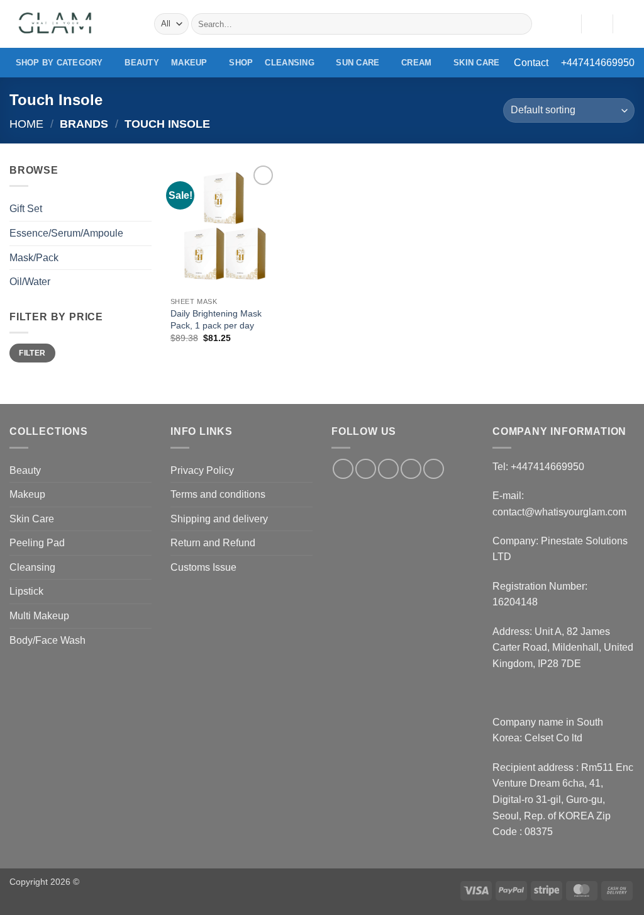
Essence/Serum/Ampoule (66, 233)
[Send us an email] (411, 469)
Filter (32, 353)
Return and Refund (212, 542)
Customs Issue (203, 567)
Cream (416, 62)
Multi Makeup (39, 615)
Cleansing (289, 62)
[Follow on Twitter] (388, 469)
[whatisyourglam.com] (72, 24)
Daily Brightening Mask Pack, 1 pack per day (216, 319)
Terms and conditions (217, 494)
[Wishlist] (567, 24)
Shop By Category (59, 62)
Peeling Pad (37, 542)
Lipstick (26, 591)
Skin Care (476, 62)
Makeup (189, 62)
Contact (531, 62)
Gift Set (25, 208)
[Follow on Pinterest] (433, 469)
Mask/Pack (33, 257)
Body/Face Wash (47, 640)
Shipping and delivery (219, 519)
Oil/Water (29, 281)
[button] (597, 24)
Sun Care (357, 62)
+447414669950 (598, 62)
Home (26, 123)
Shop (241, 62)
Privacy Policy (202, 470)
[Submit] (519, 24)
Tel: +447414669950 (538, 466)
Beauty (142, 62)
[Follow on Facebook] (343, 469)
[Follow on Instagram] (365, 469)
